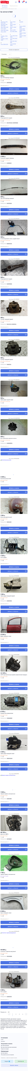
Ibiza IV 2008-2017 (13, 28)
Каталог (6, 8)
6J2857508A (9, 798)
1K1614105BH (9, 956)
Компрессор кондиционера (7, 713)
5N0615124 (14, 324)
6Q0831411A (9, 996)
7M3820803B (9, 718)
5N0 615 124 (9, 324)
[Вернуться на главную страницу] (5, 2)
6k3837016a (9, 600)
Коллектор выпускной (6, 478)
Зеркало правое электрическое (8, 793)
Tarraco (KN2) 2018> (22, 27)
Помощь (16, 2)
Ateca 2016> (3, 31)
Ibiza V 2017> (13, 30)
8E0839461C (9, 243)
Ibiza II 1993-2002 (13, 22)
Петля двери (4, 557)
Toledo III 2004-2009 (22, 36)
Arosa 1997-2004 (4, 30)
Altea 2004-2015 (4, 27)
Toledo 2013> (22, 29)
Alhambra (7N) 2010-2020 (4, 25)
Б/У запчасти (4, 5)
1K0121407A (9, 522)
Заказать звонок (14, 1065)
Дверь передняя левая (6, 636)
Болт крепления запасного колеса (8, 438)
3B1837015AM (9, 758)
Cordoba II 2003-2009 (4, 39)
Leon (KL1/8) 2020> (13, 44)
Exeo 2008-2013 (4, 44)
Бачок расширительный (6, 517)
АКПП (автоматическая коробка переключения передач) (14, 674)
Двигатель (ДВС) (4, 834)
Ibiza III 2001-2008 (13, 25)
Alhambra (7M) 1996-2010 (4, 22)
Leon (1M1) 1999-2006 (14, 36)
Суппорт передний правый (7, 319)
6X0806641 (9, 163)
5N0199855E (15, 122)
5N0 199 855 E (10, 122)
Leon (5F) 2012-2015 (13, 42)
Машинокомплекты (14, 5)
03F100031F (9, 838)
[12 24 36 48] (9, 1012)
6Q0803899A (9, 443)
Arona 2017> (3, 28)
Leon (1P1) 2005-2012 (14, 39)
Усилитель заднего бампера (7, 158)
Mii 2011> (21, 21)
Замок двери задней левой (7, 399)
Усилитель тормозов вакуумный (8, 951)
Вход (26, 2)
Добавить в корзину (14, 88)
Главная (2, 8)
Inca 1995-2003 (13, 31)
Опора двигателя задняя (6, 118)
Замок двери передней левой (7, 753)
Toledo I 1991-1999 (22, 31)
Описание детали (4, 85)
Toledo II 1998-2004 (22, 33)
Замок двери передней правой (8, 595)
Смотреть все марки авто (14, 49)
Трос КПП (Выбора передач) (7, 77)
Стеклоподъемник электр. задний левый (10, 238)
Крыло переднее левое (6, 912)
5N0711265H (9, 82)
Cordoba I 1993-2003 (4, 36)
